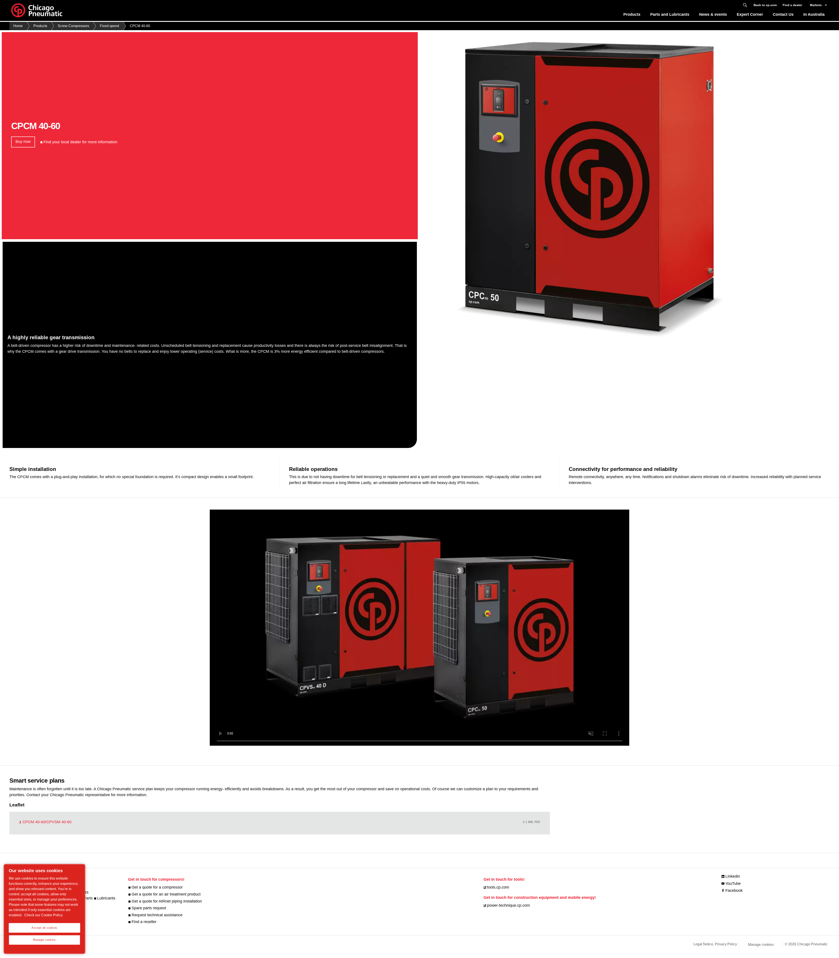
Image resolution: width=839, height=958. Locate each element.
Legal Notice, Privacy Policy (715, 944)
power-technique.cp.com (508, 905)
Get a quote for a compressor (157, 887)
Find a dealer (792, 5)
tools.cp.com (498, 887)
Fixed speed (109, 26)
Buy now (23, 141)
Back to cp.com (765, 5)
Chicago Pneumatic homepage (36, 10)
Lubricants (106, 898)
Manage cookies (761, 944)
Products (631, 14)
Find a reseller (144, 922)
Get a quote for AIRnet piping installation (167, 901)
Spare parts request (149, 908)
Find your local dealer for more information (80, 142)
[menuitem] (632, 15)
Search (745, 5)
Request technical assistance (157, 915)
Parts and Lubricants (669, 14)
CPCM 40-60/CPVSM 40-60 (47, 822)
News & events (713, 14)
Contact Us (783, 14)
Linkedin (732, 876)
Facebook (734, 890)
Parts (88, 898)
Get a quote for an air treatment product (166, 894)
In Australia (814, 14)
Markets (816, 5)
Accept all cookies (44, 927)
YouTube (733, 883)
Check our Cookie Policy (43, 915)
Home (18, 26)
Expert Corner (750, 14)
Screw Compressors (73, 26)
